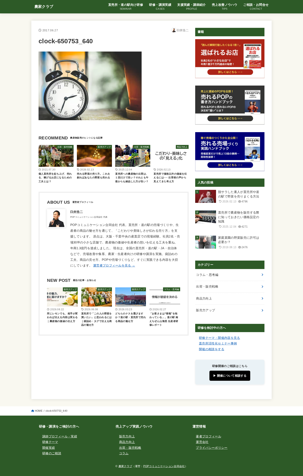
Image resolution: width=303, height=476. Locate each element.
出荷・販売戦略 (207, 286)
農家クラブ (43, 7)
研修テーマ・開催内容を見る (219, 338)
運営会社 (202, 442)
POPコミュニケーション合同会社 (164, 466)
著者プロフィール (208, 436)
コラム (124, 453)
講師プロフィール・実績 (59, 436)
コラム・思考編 (207, 274)
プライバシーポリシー (212, 447)
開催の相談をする (211, 349)
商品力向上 (204, 298)
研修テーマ (50, 442)
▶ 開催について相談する (230, 375)
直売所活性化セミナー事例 (218, 343)
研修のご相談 (51, 453)
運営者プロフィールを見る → (114, 265)
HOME (38, 411)
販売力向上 (127, 436)
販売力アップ (205, 310)
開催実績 (48, 447)
